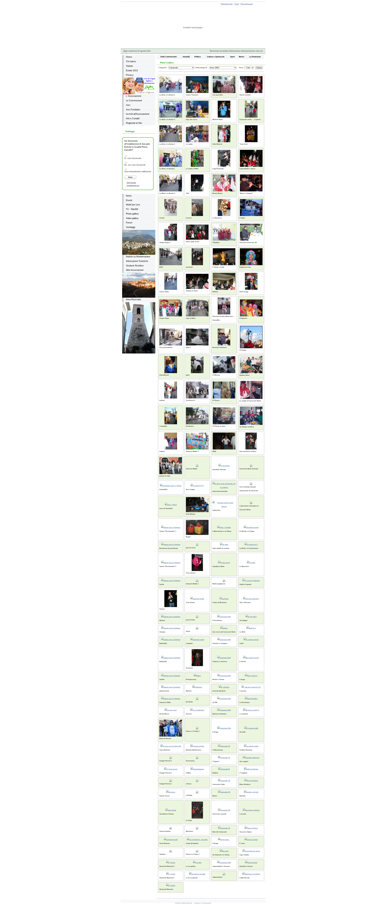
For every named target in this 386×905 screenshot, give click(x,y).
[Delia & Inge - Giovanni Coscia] (251, 281)
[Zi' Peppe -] (251, 336)
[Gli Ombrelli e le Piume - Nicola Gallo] (224, 850)
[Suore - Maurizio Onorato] (197, 627)
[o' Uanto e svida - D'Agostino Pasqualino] (224, 256)
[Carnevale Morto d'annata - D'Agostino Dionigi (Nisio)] (251, 465)
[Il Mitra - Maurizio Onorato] (197, 768)
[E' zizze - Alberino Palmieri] (251, 839)
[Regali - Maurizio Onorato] (197, 527)
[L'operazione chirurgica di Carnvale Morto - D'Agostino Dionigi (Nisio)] (251, 502)
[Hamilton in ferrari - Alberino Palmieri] (251, 862)
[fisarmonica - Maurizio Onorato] (197, 757)
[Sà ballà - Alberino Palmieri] (251, 727)
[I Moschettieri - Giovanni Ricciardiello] (224, 873)
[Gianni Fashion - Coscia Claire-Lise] (170, 827)
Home (129, 57)
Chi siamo (131, 61)
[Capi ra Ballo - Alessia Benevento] (170, 281)
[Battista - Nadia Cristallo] (224, 281)
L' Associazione (133, 96)
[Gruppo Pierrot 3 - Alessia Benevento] (170, 757)
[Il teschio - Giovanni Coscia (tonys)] (251, 687)
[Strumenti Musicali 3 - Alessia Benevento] (170, 862)
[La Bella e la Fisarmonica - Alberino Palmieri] (251, 544)
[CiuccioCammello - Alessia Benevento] (170, 336)
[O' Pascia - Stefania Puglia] (224, 389)
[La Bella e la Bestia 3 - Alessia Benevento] (170, 108)
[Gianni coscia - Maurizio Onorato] (170, 791)
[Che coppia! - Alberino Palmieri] (251, 757)
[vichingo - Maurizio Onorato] (197, 791)
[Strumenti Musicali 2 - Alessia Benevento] (170, 873)
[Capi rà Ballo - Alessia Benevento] (197, 307)
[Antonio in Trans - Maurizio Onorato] (197, 281)
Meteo (241, 57)
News (129, 196)
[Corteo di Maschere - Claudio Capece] (224, 598)
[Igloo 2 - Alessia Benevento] (197, 336)
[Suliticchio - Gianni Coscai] (224, 504)
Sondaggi (130, 227)
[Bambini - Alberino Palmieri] (251, 791)
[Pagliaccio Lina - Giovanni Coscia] (251, 256)
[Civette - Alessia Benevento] (170, 207)
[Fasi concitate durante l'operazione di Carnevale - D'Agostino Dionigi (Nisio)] (251, 483)
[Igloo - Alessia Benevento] (197, 364)
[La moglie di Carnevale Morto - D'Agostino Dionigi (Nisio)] (251, 389)
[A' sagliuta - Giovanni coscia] (251, 768)
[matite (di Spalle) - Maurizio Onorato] (197, 839)
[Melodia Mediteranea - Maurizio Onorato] (197, 746)
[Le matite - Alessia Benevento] (197, 133)
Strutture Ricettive (135, 265)
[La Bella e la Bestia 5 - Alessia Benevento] (170, 182)
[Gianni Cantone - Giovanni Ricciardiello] (251, 84)
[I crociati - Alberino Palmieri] (251, 809)
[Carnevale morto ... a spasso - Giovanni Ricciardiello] (251, 108)
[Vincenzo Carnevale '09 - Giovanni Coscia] (251, 231)
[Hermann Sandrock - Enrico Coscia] (224, 336)
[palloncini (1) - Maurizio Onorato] (170, 687)
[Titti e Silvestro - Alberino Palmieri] (251, 598)
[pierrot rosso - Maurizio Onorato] (197, 544)
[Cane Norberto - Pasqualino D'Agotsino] (170, 746)
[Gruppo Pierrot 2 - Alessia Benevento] (170, 768)
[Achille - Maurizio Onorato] (170, 675)
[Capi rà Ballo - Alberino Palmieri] (251, 850)
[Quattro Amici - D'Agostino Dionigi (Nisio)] (251, 364)
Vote (130, 177)
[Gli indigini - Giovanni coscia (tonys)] (251, 616)
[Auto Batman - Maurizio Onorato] (197, 504)
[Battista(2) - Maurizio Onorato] (170, 639)
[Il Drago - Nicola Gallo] (224, 839)
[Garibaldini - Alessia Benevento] (170, 485)
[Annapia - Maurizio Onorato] (170, 627)
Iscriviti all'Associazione (137, 114)
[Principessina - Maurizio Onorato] (197, 675)
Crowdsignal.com (133, 185)
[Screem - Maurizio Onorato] (197, 709)
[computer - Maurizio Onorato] (197, 639)
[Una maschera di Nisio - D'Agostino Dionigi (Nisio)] (251, 440)
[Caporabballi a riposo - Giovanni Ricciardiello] (251, 158)
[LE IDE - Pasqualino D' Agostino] (224, 698)
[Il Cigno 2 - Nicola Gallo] (224, 757)
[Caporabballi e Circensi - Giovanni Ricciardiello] (224, 862)
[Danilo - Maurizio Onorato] (170, 580)
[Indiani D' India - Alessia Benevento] (170, 465)
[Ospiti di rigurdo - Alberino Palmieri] (251, 580)
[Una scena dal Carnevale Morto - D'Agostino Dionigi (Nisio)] (224, 627)
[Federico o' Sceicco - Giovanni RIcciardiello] (224, 657)
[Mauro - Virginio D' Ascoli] (224, 791)
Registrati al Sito (134, 123)
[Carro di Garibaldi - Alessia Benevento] (171, 504)
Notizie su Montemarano (138, 256)
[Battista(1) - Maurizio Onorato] (170, 657)
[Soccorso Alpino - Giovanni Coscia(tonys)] (251, 827)
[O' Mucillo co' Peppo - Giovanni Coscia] (251, 527)
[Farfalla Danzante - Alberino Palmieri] (251, 746)
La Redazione (255, 57)
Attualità (186, 57)
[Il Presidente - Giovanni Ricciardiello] (224, 616)
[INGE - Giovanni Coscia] (224, 440)
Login (237, 4)
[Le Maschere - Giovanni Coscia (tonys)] (251, 562)
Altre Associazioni (134, 270)
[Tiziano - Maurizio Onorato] (170, 598)
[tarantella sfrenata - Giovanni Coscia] (224, 465)
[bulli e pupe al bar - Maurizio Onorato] (197, 231)
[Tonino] (170, 527)
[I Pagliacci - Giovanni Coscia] (251, 307)
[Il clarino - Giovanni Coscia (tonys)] (251, 657)
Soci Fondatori (133, 109)
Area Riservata (133, 299)
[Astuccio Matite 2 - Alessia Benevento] (197, 580)
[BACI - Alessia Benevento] (170, 256)
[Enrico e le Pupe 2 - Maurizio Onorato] (197, 727)
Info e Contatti (132, 118)
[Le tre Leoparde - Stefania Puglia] (197, 873)
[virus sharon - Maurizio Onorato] (197, 562)
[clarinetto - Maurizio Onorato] (197, 256)
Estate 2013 (132, 70)
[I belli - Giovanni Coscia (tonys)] (251, 639)
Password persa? (247, 4)
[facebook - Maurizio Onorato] (197, 698)
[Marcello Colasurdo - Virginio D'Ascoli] (224, 827)
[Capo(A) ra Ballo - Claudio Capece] (224, 562)
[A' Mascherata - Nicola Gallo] (224, 746)
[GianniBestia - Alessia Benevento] (170, 364)
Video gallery (132, 218)
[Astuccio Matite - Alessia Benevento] (197, 465)
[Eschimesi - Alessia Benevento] (197, 415)
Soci (128, 105)
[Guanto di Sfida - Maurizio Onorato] (170, 698)
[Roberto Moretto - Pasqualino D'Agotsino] (170, 727)
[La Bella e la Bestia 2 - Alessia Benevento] (170, 133)
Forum (129, 222)
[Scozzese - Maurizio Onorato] (197, 657)
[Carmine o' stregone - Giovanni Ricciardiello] (224, 639)
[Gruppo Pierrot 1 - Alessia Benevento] (170, 780)
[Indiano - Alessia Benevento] (170, 389)
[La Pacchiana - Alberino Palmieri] (251, 698)
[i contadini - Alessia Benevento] (170, 415)
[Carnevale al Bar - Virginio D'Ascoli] (224, 780)
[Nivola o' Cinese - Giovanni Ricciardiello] (224, 675)
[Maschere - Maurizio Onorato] (197, 827)
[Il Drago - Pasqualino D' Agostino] (224, 727)
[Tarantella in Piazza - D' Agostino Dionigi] (170, 809)
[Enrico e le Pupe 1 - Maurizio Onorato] (197, 850)
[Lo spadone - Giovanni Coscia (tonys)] (251, 709)
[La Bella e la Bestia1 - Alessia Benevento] (170, 158)
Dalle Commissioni (168, 57)
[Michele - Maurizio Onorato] (170, 616)
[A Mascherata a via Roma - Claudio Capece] (224, 527)
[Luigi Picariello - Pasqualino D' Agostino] (224, 158)
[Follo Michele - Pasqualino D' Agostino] (224, 133)
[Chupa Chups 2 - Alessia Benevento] (170, 231)
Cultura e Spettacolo (215, 57)
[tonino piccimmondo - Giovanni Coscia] (224, 485)
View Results (131, 183)
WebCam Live (133, 204)
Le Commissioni (134, 100)
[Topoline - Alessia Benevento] (170, 850)
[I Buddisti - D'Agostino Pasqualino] (224, 231)
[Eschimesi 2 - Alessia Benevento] (197, 389)
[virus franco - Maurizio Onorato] (197, 598)
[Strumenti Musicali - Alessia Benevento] (170, 885)
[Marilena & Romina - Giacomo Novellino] (224, 709)
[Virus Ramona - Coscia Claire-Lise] (171, 839)
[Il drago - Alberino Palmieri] (251, 675)
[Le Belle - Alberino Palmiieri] (251, 627)
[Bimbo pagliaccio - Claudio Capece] (224, 580)
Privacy (129, 75)
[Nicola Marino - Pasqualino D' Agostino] (224, 182)
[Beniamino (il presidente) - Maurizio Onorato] (170, 544)
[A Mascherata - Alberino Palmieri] (251, 873)
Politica (197, 57)
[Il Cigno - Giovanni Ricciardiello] (251, 207)
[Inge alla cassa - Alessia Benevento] (197, 108)
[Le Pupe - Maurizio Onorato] (197, 809)
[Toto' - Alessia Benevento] (197, 182)
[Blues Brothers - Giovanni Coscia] (251, 780)
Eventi (129, 200)
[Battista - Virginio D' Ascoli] (224, 768)
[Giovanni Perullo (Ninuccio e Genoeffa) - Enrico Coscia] (224, 305)
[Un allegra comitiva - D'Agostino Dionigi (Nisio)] (251, 415)
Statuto (129, 66)
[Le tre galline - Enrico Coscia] (197, 862)
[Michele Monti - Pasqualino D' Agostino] (224, 108)
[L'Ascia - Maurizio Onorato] (197, 780)
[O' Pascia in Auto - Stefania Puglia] (224, 415)
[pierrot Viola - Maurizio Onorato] (197, 616)
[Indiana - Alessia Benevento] (170, 440)
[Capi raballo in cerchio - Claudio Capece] (224, 544)
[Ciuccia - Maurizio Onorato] (197, 207)
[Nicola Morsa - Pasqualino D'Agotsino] (171, 709)
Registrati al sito (227, 4)
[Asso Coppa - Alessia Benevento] (197, 485)
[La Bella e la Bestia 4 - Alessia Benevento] (170, 84)
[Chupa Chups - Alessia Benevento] (170, 307)
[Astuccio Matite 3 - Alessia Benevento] (197, 440)
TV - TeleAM (132, 209)
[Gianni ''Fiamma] (197, 84)
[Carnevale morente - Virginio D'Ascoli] (224, 809)
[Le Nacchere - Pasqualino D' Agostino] (224, 207)
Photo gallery (132, 214)
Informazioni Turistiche (137, 261)
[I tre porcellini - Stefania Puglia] (224, 84)
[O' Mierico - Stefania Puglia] (224, 364)
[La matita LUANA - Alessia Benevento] (197, 158)
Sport (232, 57)
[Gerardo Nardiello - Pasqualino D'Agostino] (224, 687)
